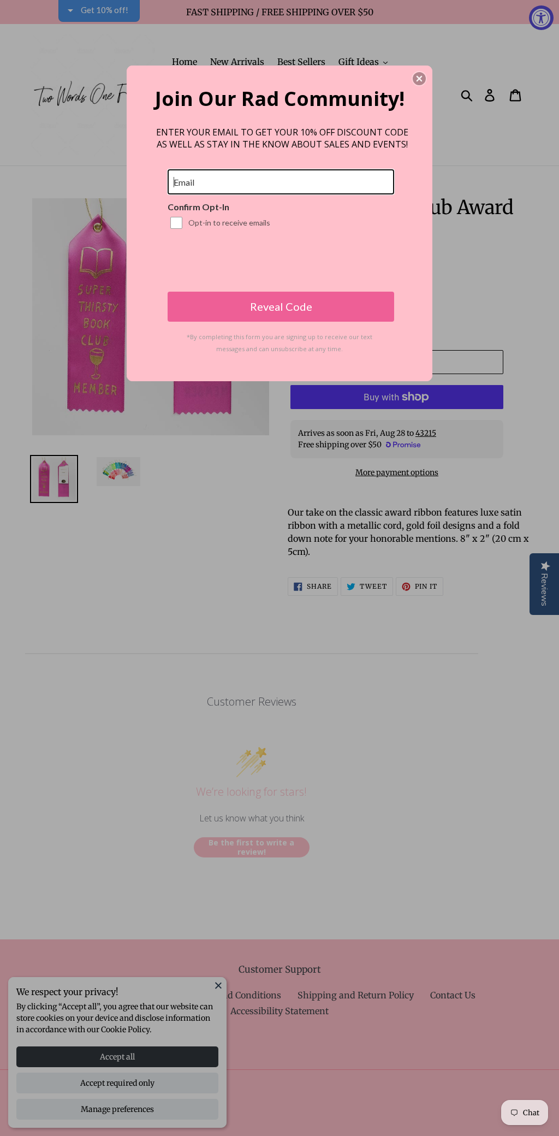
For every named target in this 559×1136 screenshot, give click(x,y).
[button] (419, 78)
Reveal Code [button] (281, 306)
